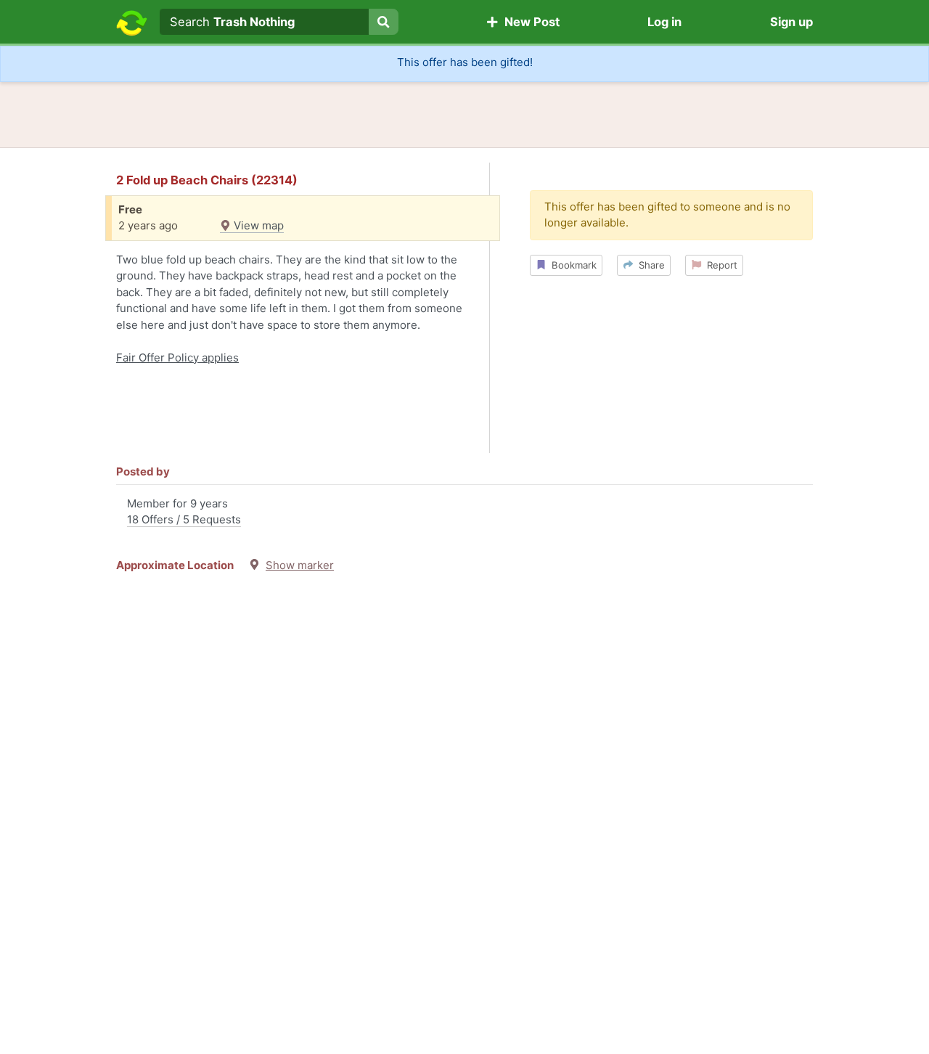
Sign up (791, 22)
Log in (664, 22)
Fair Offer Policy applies (177, 357)
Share (649, 265)
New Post (529, 22)
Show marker (300, 565)
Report (719, 265)
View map (257, 225)
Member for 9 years (184, 512)
